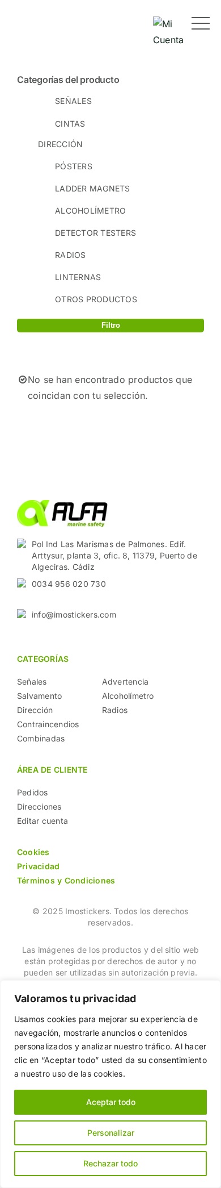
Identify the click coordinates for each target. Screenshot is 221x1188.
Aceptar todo (110, 1102)
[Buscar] (133, 22)
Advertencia (125, 681)
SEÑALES (73, 101)
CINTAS (70, 123)
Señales (32, 681)
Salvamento (39, 696)
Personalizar (110, 1132)
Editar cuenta (42, 821)
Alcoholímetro (128, 696)
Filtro (110, 325)
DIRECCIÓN (60, 144)
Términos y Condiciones (66, 880)
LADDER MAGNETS (92, 188)
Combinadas (41, 738)
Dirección (35, 710)
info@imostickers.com (74, 614)
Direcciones (39, 806)
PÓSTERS (73, 166)
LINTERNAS (78, 277)
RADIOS (70, 255)
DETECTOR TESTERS (95, 232)
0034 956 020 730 (69, 584)
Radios (115, 710)
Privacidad (38, 866)
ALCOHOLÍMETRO (90, 210)
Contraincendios (48, 724)
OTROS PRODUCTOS (96, 299)
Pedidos (32, 792)
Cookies (33, 852)
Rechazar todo (110, 1163)
